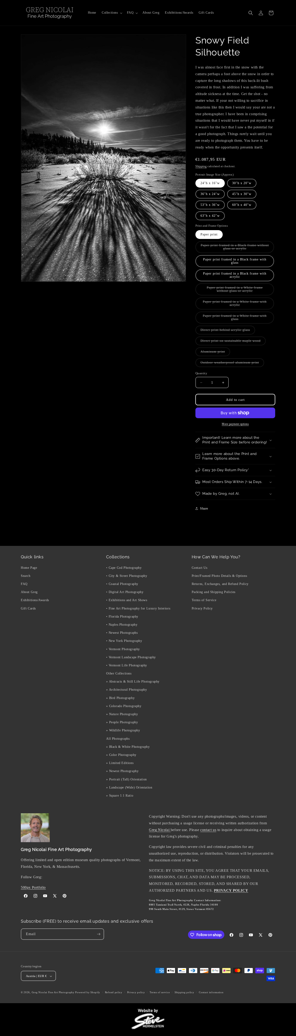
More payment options (235, 424)
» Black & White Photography (128, 746)
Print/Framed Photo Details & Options (219, 575)
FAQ (24, 583)
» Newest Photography (122, 771)
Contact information (211, 992)
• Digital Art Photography (124, 592)
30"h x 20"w (241, 183)
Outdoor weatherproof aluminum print (232, 364)
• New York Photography (124, 641)
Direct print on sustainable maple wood (233, 342)
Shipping (201, 166)
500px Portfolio (33, 887)
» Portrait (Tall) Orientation (126, 779)
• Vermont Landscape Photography (131, 657)
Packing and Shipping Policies (213, 592)
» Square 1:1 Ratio (119, 795)
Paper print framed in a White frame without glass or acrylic (238, 290)
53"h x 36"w (210, 205)
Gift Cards (28, 608)
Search (26, 575)
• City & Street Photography (126, 575)
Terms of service (160, 992)
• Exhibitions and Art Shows (126, 600)
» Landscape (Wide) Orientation (129, 787)
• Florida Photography (122, 616)
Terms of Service (204, 600)
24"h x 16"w (210, 183)
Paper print (209, 234)
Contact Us (199, 567)
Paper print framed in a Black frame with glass (234, 261)
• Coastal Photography (122, 583)
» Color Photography (121, 754)
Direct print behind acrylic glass (227, 331)
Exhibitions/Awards (35, 600)
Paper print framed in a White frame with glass (235, 319)
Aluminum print (215, 353)
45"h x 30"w (241, 194)
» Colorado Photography (123, 706)
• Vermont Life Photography (126, 665)
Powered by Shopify (87, 992)
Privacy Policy (202, 608)
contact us (208, 830)
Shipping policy (184, 992)
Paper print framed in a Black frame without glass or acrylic (235, 248)
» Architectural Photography (126, 689)
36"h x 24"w (210, 194)
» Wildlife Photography (123, 730)
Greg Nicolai (160, 830)
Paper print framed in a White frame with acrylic (235, 304)
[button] (111, 13)
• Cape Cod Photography (124, 567)
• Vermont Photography (123, 649)
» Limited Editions (119, 762)
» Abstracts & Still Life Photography (133, 681)
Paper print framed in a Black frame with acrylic (234, 275)
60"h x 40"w (241, 205)
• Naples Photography (121, 624)
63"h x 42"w (210, 215)
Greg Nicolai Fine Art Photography (53, 992)
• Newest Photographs (122, 632)
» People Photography (122, 722)
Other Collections (118, 673)
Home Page (29, 567)
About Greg (29, 592)
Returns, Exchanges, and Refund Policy (220, 583)
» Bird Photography (120, 697)
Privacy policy (136, 992)
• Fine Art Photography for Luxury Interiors (138, 608)
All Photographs (118, 738)
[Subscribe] (98, 934)
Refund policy (113, 992)
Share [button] (204, 508)
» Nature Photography (122, 714)
